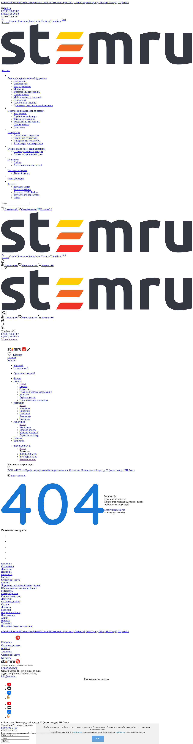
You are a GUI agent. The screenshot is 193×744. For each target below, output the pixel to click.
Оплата (5, 604)
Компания (25, 408)
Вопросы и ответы (10, 612)
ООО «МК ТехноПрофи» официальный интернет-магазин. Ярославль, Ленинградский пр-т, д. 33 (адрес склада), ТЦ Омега (65, 2)
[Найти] (2, 207)
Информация (8, 615)
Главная (12, 357)
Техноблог (6, 623)
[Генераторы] (30, 129)
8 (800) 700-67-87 (10, 11)
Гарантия (6, 609)
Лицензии (6, 569)
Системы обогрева (10, 596)
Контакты (6, 658)
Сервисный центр (10, 580)
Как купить (25, 427)
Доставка (6, 607)
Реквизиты (6, 574)
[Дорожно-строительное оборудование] (30, 75)
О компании (7, 566)
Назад (23, 383)
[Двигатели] (30, 157)
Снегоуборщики (9, 593)
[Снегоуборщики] (30, 176)
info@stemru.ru (18, 475)
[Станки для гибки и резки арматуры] (30, 146)
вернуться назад (116, 512)
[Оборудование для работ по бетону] (30, 108)
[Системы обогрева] (30, 167)
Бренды (5, 577)
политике (77, 732)
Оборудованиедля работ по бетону (19, 588)
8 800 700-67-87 (9, 668)
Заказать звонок (9, 339)
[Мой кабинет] (2, 261)
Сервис (23, 386)
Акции (4, 618)
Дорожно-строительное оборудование (20, 585)
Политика (6, 571)
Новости (5, 620)
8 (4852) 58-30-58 (10, 14)
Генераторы (7, 590)
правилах (120, 732)
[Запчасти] (30, 181)
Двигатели (6, 599)
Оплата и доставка (10, 601)
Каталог (12, 360)
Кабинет (17, 355)
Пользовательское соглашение (16, 626)
